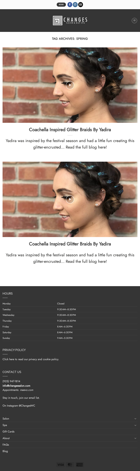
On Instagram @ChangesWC (19, 406)
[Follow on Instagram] (75, 4)
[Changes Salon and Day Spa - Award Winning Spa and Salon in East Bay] (70, 20)
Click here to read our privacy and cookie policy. (31, 359)
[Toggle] (135, 418)
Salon (6, 419)
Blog (5, 451)
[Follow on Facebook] (69, 4)
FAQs (6, 445)
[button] (134, 20)
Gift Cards (8, 431)
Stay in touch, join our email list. (21, 398)
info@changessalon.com (16, 386)
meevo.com (26, 390)
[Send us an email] (80, 4)
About (6, 438)
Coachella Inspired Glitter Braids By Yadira (70, 130)
